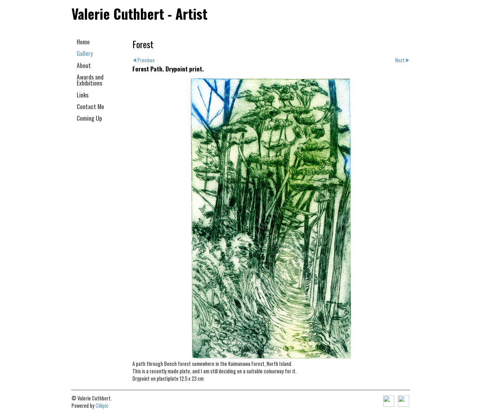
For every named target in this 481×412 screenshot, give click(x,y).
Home (83, 41)
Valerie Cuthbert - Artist (139, 14)
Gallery (85, 53)
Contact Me (90, 106)
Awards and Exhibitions (90, 79)
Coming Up (89, 117)
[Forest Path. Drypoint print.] (271, 219)
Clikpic (101, 405)
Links (82, 94)
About (84, 65)
